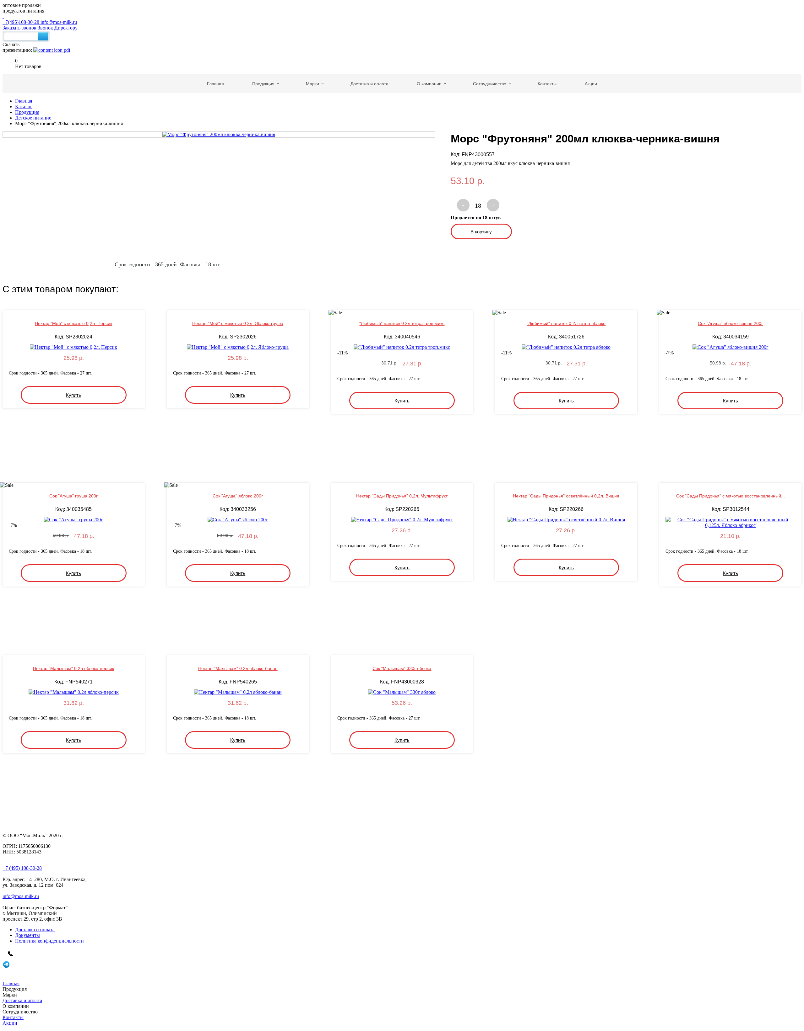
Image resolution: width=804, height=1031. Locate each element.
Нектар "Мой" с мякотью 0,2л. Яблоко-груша (237, 323)
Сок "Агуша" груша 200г (73, 495)
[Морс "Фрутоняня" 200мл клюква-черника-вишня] (219, 134)
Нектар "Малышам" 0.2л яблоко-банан (238, 668)
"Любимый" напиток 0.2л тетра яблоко (566, 323)
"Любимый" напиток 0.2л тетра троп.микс (401, 323)
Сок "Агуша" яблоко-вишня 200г (730, 323)
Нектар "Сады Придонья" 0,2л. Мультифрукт (402, 495)
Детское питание (33, 117)
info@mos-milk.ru (59, 22)
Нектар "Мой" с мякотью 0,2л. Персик (73, 323)
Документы (27, 935)
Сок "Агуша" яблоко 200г (238, 495)
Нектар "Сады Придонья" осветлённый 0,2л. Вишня (566, 495)
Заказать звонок (19, 27)
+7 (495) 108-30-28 (22, 868)
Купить (73, 395)
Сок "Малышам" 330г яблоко (401, 668)
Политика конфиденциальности (49, 940)
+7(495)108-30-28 (22, 22)
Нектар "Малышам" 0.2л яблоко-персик (73, 668)
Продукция (27, 112)
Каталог (23, 106)
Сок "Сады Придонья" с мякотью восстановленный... (730, 495)
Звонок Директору (58, 27)
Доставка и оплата (35, 929)
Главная (23, 101)
